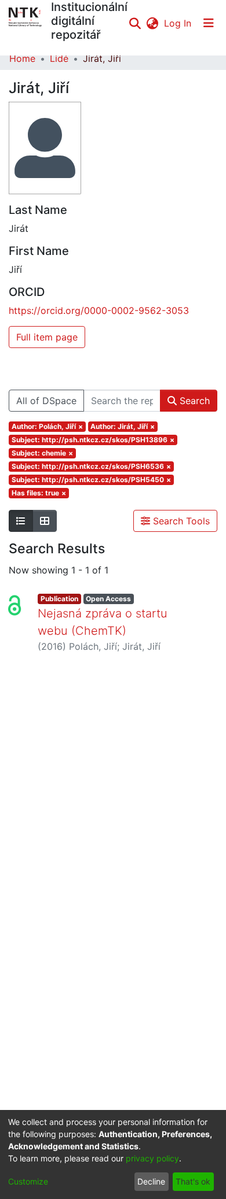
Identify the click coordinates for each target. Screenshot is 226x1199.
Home (22, 58)
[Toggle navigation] (208, 23)
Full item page (47, 337)
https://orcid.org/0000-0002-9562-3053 (99, 310)
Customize (28, 1181)
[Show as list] (21, 521)
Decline (151, 1181)
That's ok (193, 1181)
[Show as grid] (44, 521)
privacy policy (152, 1158)
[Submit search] (134, 23)
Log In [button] (178, 23)
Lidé (59, 58)
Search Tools (180, 521)
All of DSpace (46, 400)
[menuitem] (152, 23)
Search (193, 400)
